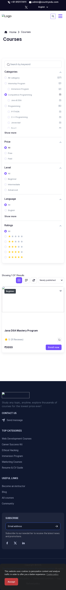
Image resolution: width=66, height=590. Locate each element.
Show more (10, 132)
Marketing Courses (12, 461)
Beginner (12, 179)
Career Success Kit (12, 444)
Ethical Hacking (10, 450)
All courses (8, 497)
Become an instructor (13, 486)
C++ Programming (19, 117)
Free (10, 153)
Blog (4, 492)
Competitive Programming (20, 95)
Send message (14, 420)
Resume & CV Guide (12, 467)
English (11, 210)
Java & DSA (16, 100)
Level (7, 167)
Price (7, 141)
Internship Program (16, 83)
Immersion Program (20, 89)
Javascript (16, 122)
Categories (10, 71)
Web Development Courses (16, 438)
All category (13, 78)
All (9, 147)
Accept (11, 582)
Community (8, 503)
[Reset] (34, 280)
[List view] (26, 280)
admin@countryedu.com (45, 2)
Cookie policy (52, 574)
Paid (10, 158)
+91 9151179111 (18, 2)
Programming (14, 106)
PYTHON (15, 111)
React (13, 128)
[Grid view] (19, 280)
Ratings (8, 225)
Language (10, 198)
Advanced (13, 190)
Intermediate (14, 184)
